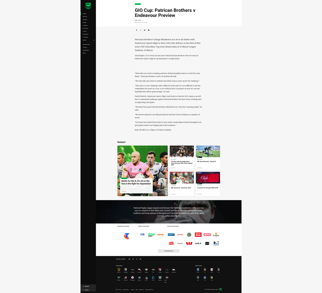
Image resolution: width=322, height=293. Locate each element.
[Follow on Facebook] (133, 259)
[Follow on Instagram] (140, 259)
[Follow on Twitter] (136, 259)
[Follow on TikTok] (129, 259)
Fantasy (85, 34)
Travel (85, 19)
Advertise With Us (149, 289)
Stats (85, 31)
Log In (87, 290)
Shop (84, 53)
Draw (84, 22)
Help (137, 289)
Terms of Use (118, 289)
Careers (132, 289)
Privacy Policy (126, 289)
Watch (85, 16)
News (84, 13)
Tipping (85, 37)
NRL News (137, 4)
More (84, 40)
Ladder (85, 25)
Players (85, 28)
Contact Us (141, 289)
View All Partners (168, 251)
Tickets (85, 47)
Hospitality (86, 50)
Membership (86, 44)
